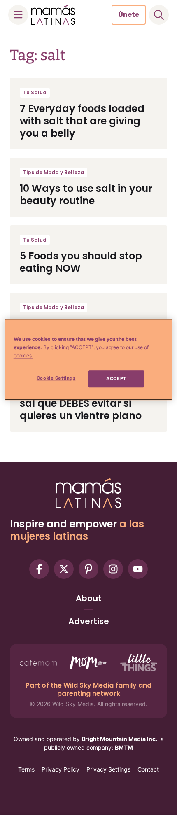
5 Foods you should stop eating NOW (81, 262)
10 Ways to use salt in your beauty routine (86, 194)
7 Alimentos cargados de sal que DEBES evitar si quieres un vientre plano (83, 403)
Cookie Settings (56, 378)
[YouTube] (138, 569)
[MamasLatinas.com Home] (53, 15)
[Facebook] (39, 569)
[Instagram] (113, 569)
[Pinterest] (88, 569)
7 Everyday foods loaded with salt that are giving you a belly (82, 121)
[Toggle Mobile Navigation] (18, 15)
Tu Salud (35, 92)
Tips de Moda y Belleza (53, 172)
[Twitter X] (64, 569)
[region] (89, 359)
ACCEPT (116, 378)
